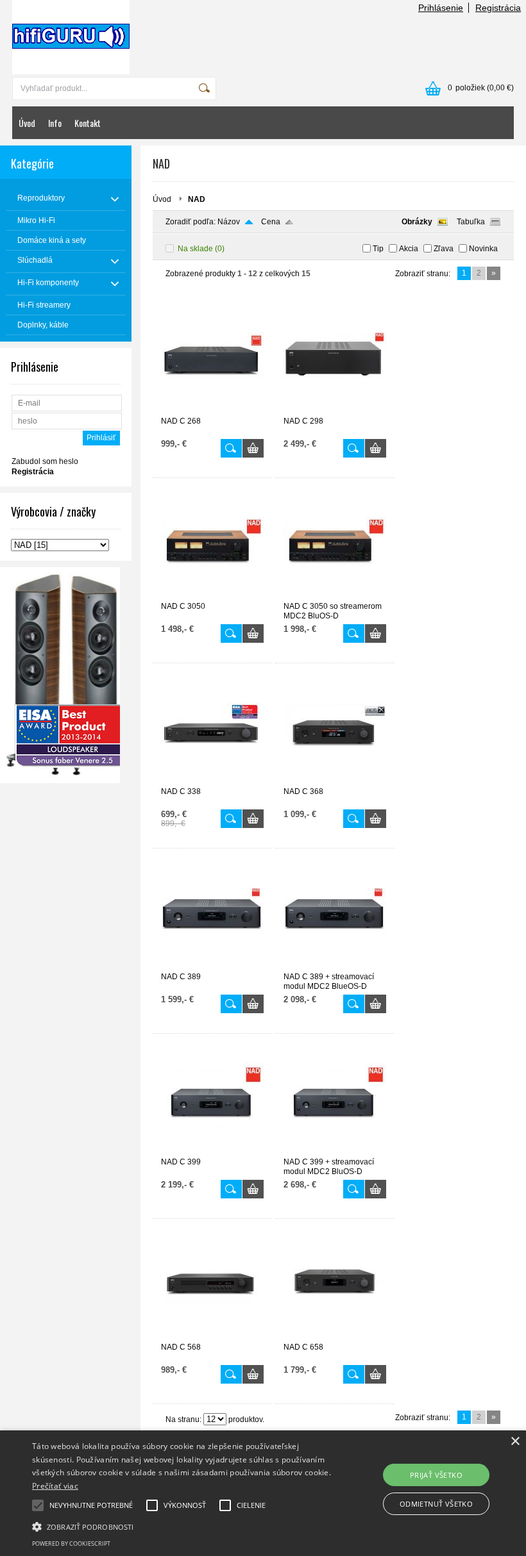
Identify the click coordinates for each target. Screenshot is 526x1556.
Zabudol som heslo (45, 461)
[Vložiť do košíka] (253, 448)
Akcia (408, 248)
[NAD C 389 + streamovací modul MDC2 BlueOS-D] (335, 966)
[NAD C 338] (212, 781)
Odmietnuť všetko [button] (436, 1504)
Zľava (444, 248)
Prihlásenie (440, 8)
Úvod (27, 122)
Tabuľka (471, 221)
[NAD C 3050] (212, 596)
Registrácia (498, 8)
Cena (270, 221)
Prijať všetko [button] (436, 1475)
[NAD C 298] (335, 410)
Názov (228, 221)
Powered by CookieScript (71, 1543)
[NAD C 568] (212, 1336)
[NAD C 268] (212, 410)
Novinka (483, 248)
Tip (378, 248)
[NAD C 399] (212, 1151)
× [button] (515, 1441)
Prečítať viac (55, 1485)
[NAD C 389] (212, 966)
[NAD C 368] (335, 781)
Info (55, 122)
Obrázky (417, 221)
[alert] (263, 1493)
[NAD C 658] (335, 1336)
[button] (182, 1526)
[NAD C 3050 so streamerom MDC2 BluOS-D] (335, 596)
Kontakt (87, 122)
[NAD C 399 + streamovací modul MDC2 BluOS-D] (335, 1151)
